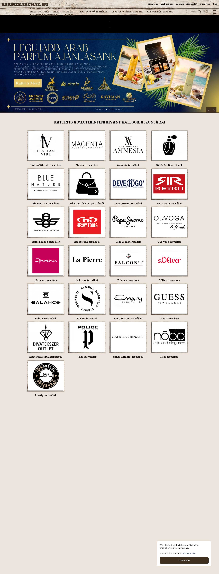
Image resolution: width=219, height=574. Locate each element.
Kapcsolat (191, 3)
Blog (214, 3)
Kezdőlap (153, 3)
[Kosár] (214, 12)
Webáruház (167, 3)
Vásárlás (205, 3)
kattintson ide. (188, 553)
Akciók (180, 3)
